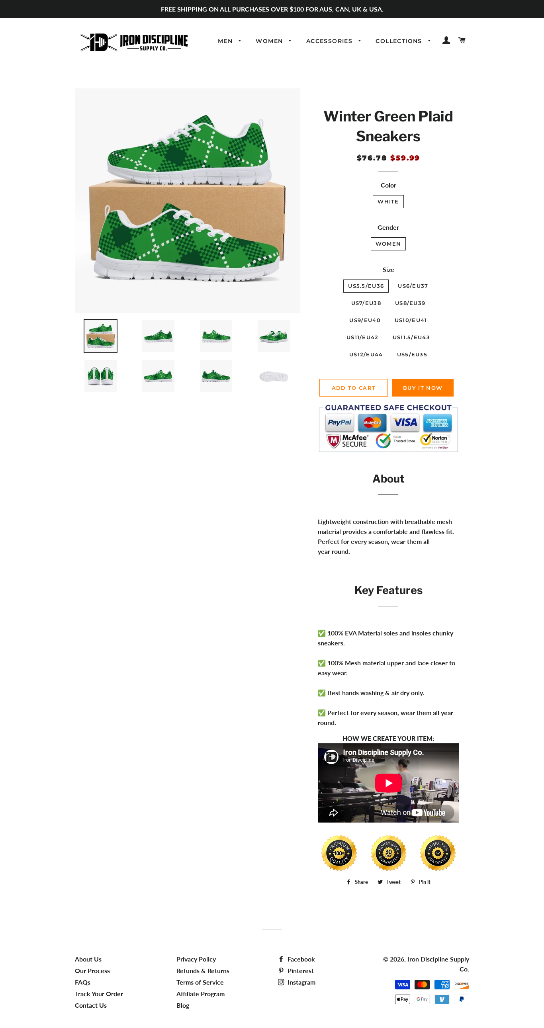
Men (226, 41)
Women (270, 41)
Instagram (300, 982)
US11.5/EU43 (411, 337)
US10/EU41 (411, 320)
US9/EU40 (364, 320)
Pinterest (300, 970)
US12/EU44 (366, 354)
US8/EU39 (410, 303)
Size (388, 269)
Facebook (300, 959)
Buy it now (422, 388)
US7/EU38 (366, 303)
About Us (88, 959)
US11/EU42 (362, 337)
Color (388, 185)
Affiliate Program (200, 993)
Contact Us (91, 1005)
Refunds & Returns (202, 970)
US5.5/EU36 (366, 286)
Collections (400, 41)
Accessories (330, 41)
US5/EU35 (412, 354)
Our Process (92, 970)
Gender (388, 227)
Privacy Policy (196, 959)
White (388, 201)
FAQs (82, 982)
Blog (182, 1005)
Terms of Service (200, 982)
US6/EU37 (413, 286)
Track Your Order (99, 993)
